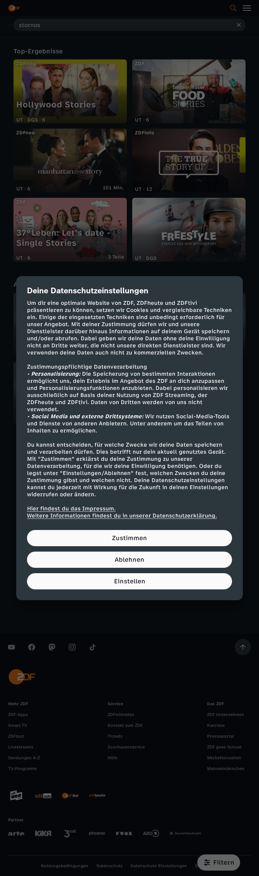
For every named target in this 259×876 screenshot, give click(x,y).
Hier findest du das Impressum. (71, 508)
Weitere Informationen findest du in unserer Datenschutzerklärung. (122, 515)
